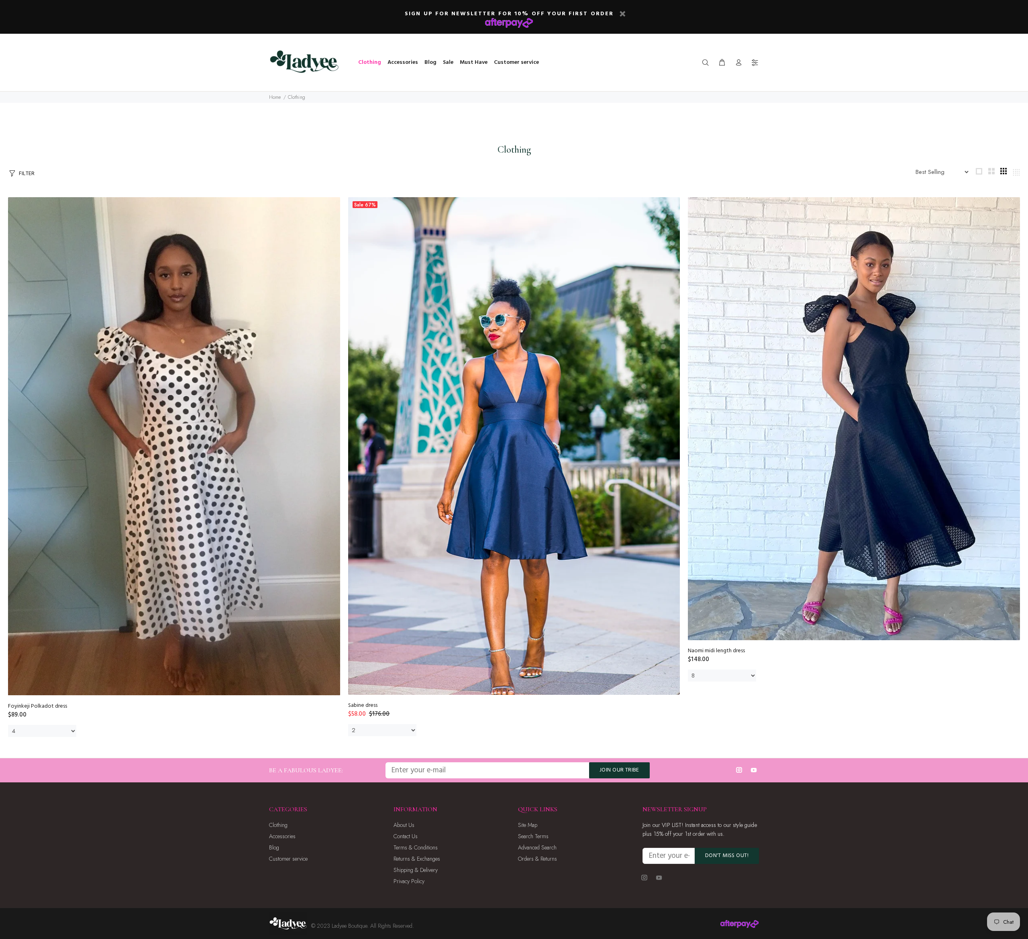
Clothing (296, 97)
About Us (404, 825)
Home (275, 97)
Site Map (527, 825)
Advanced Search (537, 847)
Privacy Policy (409, 881)
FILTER (27, 173)
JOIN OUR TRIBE (619, 770)
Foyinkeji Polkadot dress (37, 706)
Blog (274, 847)
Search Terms (533, 836)
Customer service (288, 859)
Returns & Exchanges (417, 859)
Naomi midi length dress (716, 650)
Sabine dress (362, 705)
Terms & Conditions (416, 847)
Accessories (282, 836)
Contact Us (406, 836)
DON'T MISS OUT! (727, 855)
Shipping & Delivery (416, 870)
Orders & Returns (537, 859)
